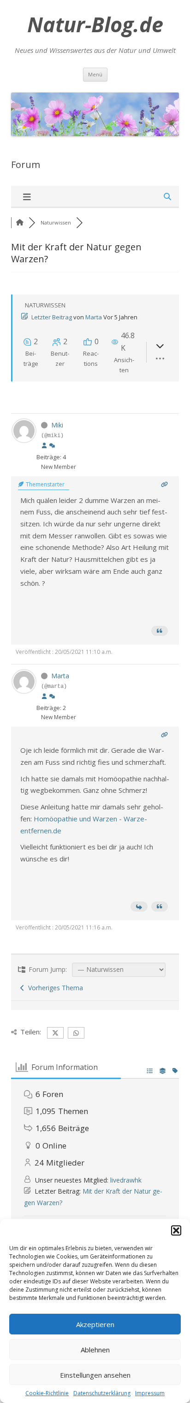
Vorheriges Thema (53, 987)
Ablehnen (95, 1349)
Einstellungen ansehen (95, 1375)
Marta (93, 317)
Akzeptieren (95, 1324)
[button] (176, 1230)
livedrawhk (126, 1180)
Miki (57, 425)
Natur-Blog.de (95, 24)
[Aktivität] (52, 446)
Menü (95, 74)
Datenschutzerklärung (102, 1393)
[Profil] (44, 446)
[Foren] (20, 222)
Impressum (150, 1393)
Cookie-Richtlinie (47, 1393)
